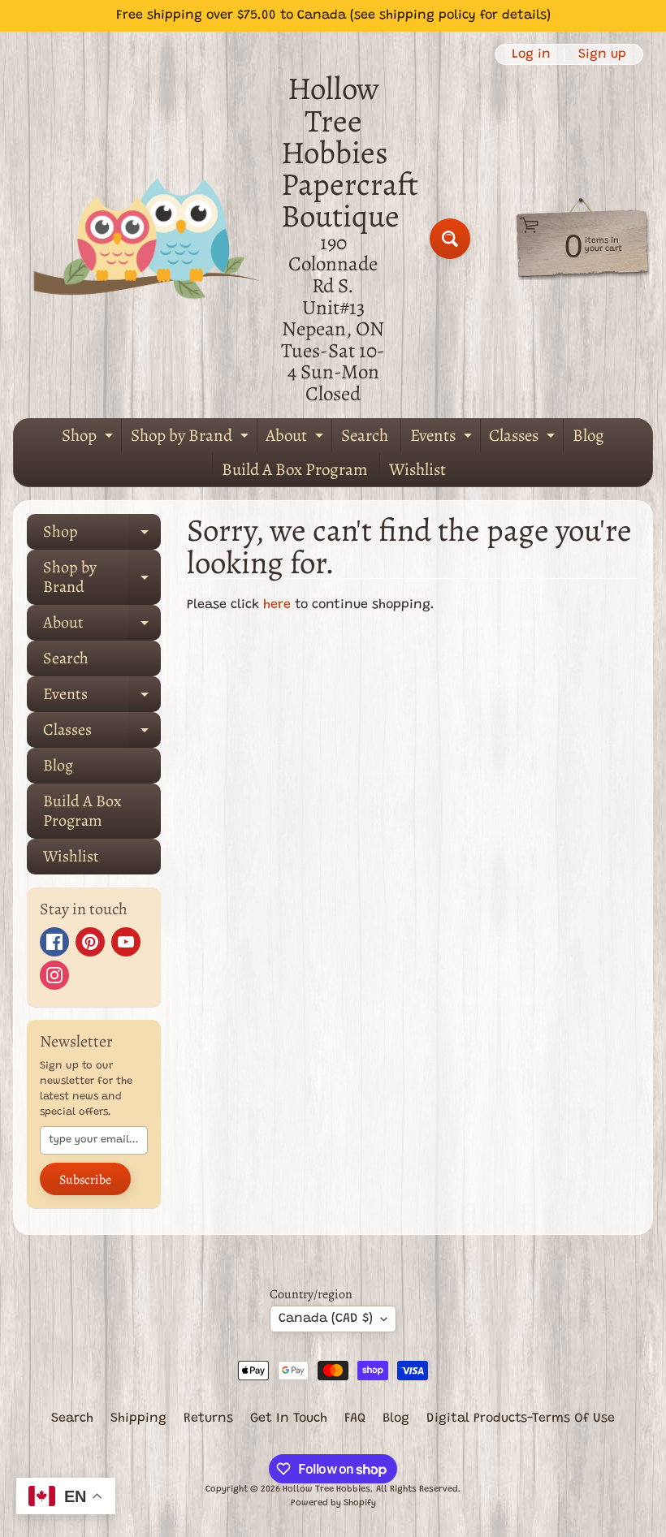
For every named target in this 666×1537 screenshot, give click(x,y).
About (296, 438)
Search (364, 435)
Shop (89, 438)
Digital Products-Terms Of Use (520, 1418)
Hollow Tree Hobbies (326, 1489)
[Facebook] (54, 941)
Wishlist (417, 469)
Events (443, 438)
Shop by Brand (192, 438)
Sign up (602, 54)
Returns (208, 1418)
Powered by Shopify (333, 1503)
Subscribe (85, 1180)
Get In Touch (288, 1418)
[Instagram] (54, 975)
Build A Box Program (294, 469)
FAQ (354, 1418)
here (277, 604)
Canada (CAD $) (326, 1318)
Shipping (138, 1418)
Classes (524, 438)
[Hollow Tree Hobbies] (147, 238)
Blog (588, 435)
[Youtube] (126, 941)
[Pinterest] (90, 941)
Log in (531, 54)
